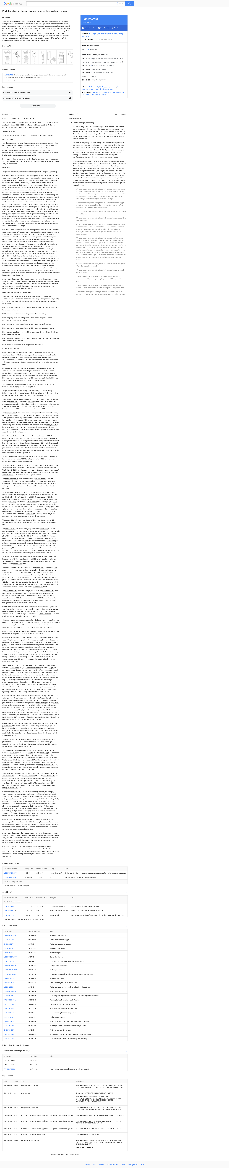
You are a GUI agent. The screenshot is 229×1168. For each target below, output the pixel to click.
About (87, 1165)
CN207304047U (9, 1030)
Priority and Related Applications (102, 89)
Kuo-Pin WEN (112, 34)
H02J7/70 (9, 75)
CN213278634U (9, 1004)
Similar (116, 28)
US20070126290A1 (10, 873)
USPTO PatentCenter (104, 92)
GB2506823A (8, 996)
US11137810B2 (9, 906)
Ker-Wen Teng (103, 34)
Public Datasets (112, 1165)
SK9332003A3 (9, 983)
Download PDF (90, 28)
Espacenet (85, 95)
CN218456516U (9, 1013)
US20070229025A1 (10, 957)
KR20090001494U (10, 1000)
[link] (38, 76)
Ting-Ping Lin (92, 34)
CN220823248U (9, 1034)
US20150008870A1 (10, 974)
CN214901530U (9, 1026)
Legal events (112, 87)
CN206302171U (9, 944)
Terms (123, 1165)
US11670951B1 (9, 915)
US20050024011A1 (10, 965)
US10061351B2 (9, 978)
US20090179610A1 (10, 970)
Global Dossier (95, 95)
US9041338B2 (9, 940)
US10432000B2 (9, 987)
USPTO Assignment (118, 92)
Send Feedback (98, 1165)
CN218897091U (9, 1017)
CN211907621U (9, 1008)
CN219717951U (9, 1039)
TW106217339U (9, 1069)
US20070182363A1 (10, 935)
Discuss (104, 95)
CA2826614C (8, 953)
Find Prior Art (104, 28)
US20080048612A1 (10, 991)
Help (142, 1165)
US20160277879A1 (10, 877)
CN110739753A (9, 910)
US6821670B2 (9, 948)
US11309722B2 (9, 961)
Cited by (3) (103, 87)
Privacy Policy (132, 1165)
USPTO (94, 92)
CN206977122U (9, 1021)
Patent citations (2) (92, 87)
